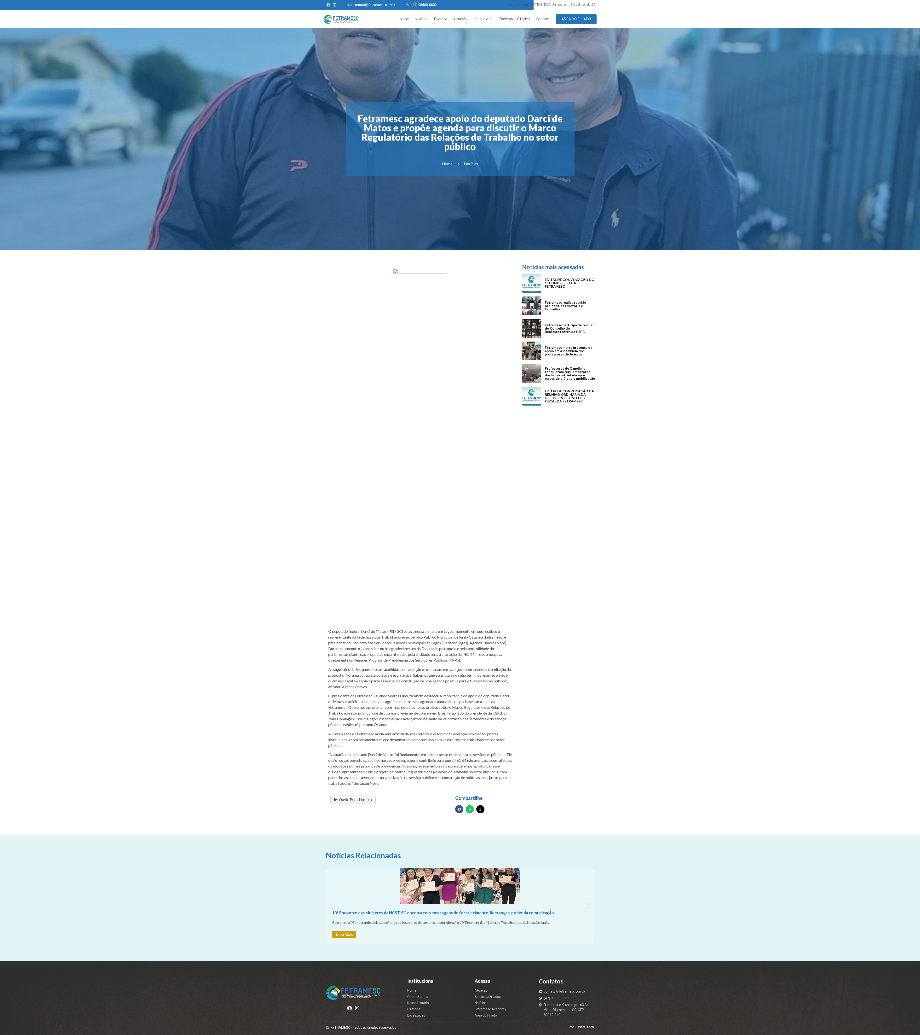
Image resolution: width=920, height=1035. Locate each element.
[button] (459, 809)
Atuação (460, 19)
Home (404, 19)
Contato (542, 19)
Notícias (421, 19)
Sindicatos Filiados (514, 19)
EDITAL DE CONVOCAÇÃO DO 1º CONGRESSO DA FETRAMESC (569, 283)
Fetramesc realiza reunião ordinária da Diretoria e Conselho (565, 305)
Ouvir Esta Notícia (355, 799)
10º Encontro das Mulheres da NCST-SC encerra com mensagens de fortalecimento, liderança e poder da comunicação (443, 912)
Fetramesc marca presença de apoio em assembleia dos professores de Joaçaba (568, 350)
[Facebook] (349, 1008)
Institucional (483, 19)
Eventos (441, 19)
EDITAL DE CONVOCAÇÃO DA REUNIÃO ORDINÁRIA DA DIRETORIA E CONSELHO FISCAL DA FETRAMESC (569, 396)
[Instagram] (357, 1008)
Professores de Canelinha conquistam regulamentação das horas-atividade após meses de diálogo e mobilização (570, 373)
